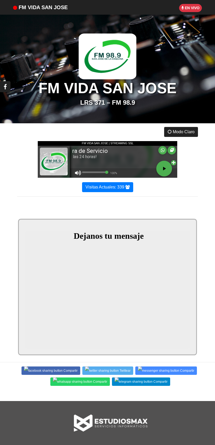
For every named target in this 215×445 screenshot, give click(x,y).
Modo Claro (183, 132)
